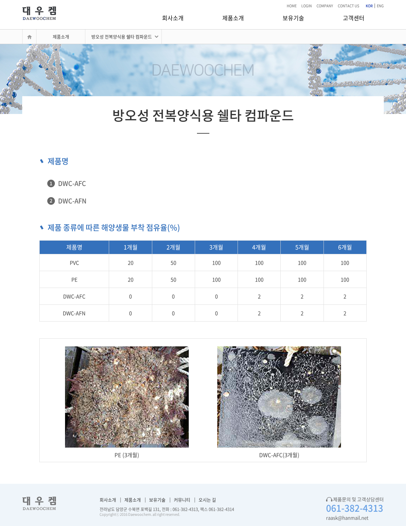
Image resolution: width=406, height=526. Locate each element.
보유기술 (293, 18)
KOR (369, 6)
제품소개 (233, 18)
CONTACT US (348, 6)
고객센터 (353, 18)
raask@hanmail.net (347, 517)
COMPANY (325, 6)
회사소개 (173, 18)
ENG (380, 6)
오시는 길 (207, 499)
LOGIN (306, 6)
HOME (292, 6)
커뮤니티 (182, 499)
